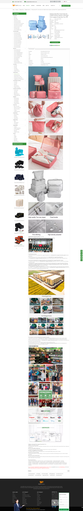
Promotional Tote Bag (17, 32)
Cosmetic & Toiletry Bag (17, 88)
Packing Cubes (15, 72)
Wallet (15, 121)
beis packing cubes (31, 475)
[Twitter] (54, 1)
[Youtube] (56, 1)
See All (14, 133)
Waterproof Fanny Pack (17, 107)
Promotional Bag (15, 31)
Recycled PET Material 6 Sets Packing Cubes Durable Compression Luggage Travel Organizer (19, 195)
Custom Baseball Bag (17, 51)
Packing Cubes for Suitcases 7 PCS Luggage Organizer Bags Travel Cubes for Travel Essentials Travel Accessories (19, 182)
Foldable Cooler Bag (17, 87)
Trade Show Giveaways (17, 20)
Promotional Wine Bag (17, 45)
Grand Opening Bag (16, 28)
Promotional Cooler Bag (17, 35)
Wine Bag (15, 84)
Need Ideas (15, 15)
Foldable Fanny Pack (17, 111)
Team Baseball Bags (17, 57)
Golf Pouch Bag (16, 141)
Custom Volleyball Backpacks (18, 53)
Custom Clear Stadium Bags (18, 56)
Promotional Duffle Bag (17, 40)
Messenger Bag (16, 114)
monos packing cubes (38, 475)
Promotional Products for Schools (19, 23)
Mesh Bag (15, 130)
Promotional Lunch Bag (17, 44)
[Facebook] (51, 1)
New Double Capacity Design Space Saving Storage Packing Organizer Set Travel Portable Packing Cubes (19, 157)
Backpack (14, 96)
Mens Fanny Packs (16, 106)
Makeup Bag (15, 92)
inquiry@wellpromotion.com (31, 1)
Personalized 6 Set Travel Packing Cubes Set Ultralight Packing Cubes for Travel (19, 233)
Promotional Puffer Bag (17, 36)
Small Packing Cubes (17, 75)
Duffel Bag (15, 65)
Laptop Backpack (16, 99)
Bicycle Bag (15, 138)
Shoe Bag (15, 67)
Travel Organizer (16, 69)
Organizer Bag (15, 119)
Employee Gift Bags (17, 61)
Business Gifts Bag (16, 27)
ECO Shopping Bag (16, 129)
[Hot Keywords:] (60, 5)
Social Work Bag (16, 60)
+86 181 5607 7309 (18, 1)
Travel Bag (14, 64)
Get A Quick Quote (55, 42)
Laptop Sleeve (16, 118)
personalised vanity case (59, 473)
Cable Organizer (16, 122)
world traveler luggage (45, 473)
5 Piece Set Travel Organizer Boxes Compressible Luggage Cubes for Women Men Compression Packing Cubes (19, 220)
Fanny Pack (15, 104)
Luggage (15, 136)
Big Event (14, 48)
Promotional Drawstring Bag (18, 39)
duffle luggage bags (52, 473)
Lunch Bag (15, 83)
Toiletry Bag (15, 91)
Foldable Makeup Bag (17, 95)
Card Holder (15, 68)
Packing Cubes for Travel (17, 76)
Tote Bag (15, 126)
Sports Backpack (16, 102)
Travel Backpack (16, 100)
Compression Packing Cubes (18, 77)
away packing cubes (59, 475)
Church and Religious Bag (17, 29)
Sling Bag (15, 115)
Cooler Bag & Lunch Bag (16, 80)
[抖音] (59, 1)
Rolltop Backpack (16, 98)
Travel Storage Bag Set (31, 473)
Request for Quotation (66, 5)
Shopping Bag (15, 125)
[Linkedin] (52, 1)
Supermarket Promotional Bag (18, 24)
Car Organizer (16, 123)
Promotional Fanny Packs (17, 43)
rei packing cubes (52, 475)
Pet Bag (15, 137)
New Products (16, 19)
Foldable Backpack (16, 103)
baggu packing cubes (45, 475)
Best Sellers (15, 18)
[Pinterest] (58, 1)
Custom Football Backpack (18, 55)
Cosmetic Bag (16, 90)
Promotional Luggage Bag (17, 41)
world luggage (38, 473)
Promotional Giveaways (17, 22)
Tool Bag (15, 110)
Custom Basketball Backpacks (18, 52)
